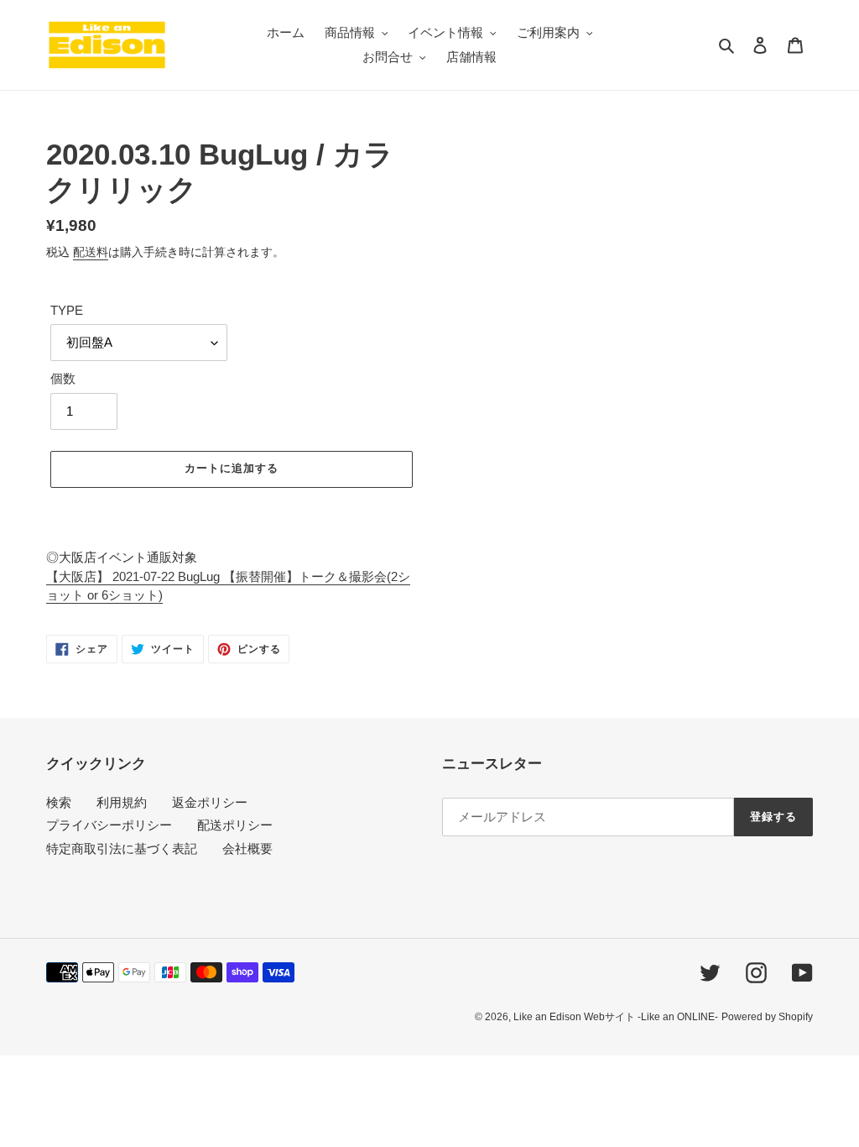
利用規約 (121, 802)
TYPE (66, 310)
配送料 (90, 252)
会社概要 (247, 848)
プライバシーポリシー (109, 825)
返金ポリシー (209, 802)
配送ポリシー (235, 825)
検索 (58, 802)
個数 (62, 378)
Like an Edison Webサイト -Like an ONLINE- (615, 1017)
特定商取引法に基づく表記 (121, 848)
